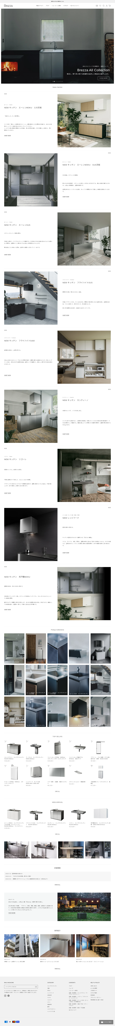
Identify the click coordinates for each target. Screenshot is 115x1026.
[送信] (36, 987)
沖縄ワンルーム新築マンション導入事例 (14, 961)
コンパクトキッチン (52, 986)
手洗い (49, 990)
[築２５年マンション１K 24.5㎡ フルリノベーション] (93, 945)
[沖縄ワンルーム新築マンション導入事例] (21, 945)
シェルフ (49, 999)
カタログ (65, 5)
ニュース (71, 988)
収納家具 (49, 1004)
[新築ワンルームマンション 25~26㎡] (57, 945)
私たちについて (75, 5)
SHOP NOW (7, 135)
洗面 (48, 988)
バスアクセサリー (51, 1009)
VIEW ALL (57, 791)
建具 (48, 1006)
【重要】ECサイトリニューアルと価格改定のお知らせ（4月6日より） (30, 879)
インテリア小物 (51, 1011)
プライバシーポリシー (96, 997)
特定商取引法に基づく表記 (97, 999)
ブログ (47, 5)
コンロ (49, 997)
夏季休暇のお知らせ (17, 873)
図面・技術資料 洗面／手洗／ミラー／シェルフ (78, 1004)
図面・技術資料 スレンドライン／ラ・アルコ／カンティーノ (78, 993)
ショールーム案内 (56, 5)
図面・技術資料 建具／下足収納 (77, 1007)
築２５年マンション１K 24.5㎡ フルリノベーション (90, 961)
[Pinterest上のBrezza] (8, 996)
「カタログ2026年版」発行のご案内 (21, 876)
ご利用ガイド (94, 990)
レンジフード (50, 993)
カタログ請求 (94, 993)
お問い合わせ (94, 986)
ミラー (49, 1002)
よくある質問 (94, 988)
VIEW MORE (11, 913)
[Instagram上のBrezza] (5, 996)
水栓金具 (49, 995)
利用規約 (93, 995)
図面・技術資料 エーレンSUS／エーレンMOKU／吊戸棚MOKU (78, 1001)
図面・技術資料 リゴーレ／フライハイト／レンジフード (78, 997)
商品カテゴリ (39, 5)
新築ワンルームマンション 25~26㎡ (49, 961)
